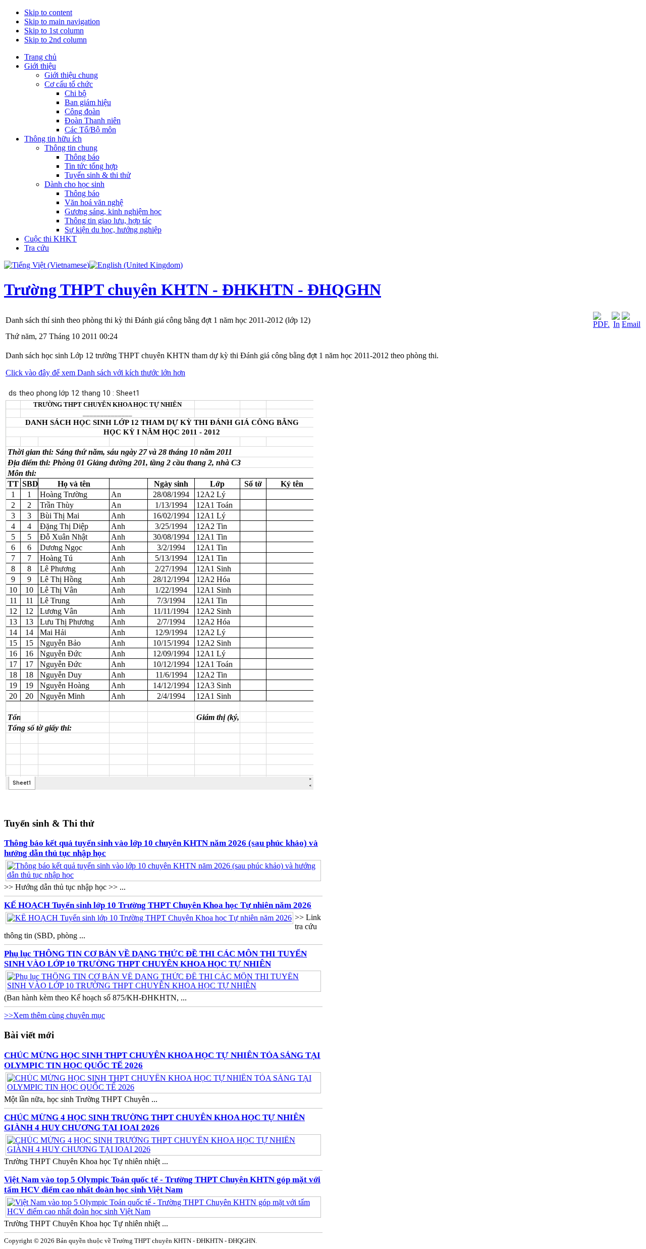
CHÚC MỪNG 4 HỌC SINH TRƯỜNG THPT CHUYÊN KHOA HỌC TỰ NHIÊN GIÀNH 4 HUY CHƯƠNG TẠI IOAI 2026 (154, 1122)
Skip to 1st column (54, 30)
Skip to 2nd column (55, 39)
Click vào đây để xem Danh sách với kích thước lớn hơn (95, 372)
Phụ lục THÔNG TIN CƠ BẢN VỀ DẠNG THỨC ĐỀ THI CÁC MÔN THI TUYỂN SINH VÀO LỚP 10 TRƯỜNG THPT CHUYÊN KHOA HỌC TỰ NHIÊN (155, 959)
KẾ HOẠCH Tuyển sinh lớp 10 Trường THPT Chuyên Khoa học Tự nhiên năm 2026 (157, 905)
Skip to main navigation (62, 21)
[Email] (631, 324)
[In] (616, 324)
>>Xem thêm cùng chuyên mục (54, 1015)
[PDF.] (601, 324)
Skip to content (48, 12)
